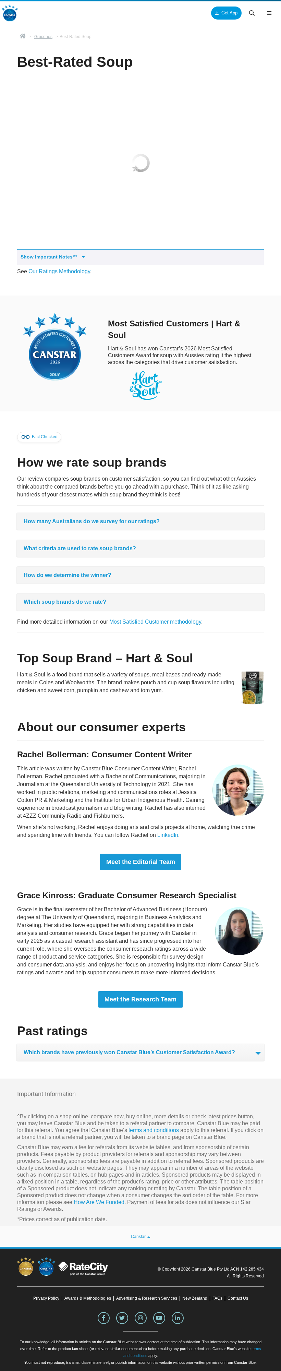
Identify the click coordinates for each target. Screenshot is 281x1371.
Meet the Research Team (140, 999)
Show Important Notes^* (49, 257)
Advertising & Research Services (146, 1298)
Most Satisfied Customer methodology (155, 622)
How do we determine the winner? (67, 575)
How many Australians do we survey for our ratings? (92, 521)
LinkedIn (167, 835)
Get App (229, 12)
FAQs (217, 1298)
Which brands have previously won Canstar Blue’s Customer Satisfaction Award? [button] (129, 1052)
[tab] (140, 521)
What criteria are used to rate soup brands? (80, 548)
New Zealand (194, 1298)
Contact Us (238, 1298)
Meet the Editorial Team (140, 861)
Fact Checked (44, 436)
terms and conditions (153, 1130)
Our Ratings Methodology (59, 271)
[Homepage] (23, 36)
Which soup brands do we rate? (65, 602)
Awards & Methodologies (87, 1298)
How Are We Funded (99, 1202)
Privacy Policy (46, 1298)
